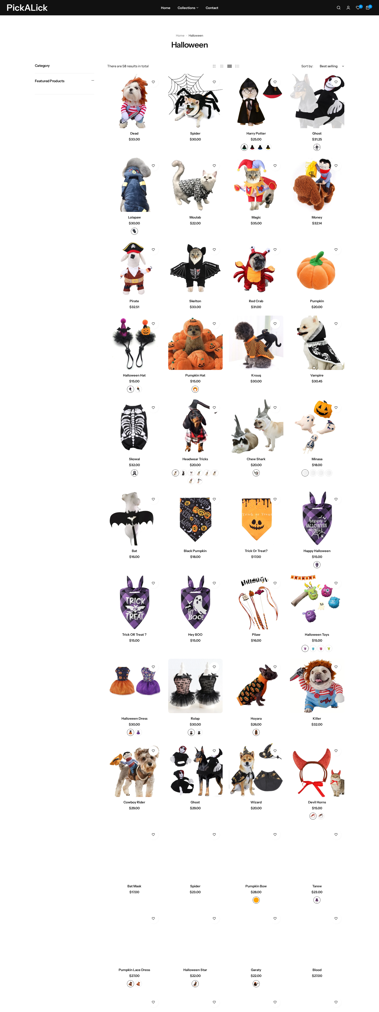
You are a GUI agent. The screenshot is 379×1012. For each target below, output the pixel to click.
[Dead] (134, 101)
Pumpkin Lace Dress (134, 970)
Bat (134, 551)
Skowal (134, 459)
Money (317, 217)
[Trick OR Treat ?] (134, 602)
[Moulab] (195, 185)
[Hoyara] (256, 686)
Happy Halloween (317, 551)
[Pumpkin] (317, 268)
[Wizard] (256, 770)
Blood (317, 970)
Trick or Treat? (256, 551)
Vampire (317, 375)
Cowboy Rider (134, 802)
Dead (134, 133)
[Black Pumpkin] (195, 518)
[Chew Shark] (256, 426)
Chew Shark (256, 459)
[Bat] (134, 518)
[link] (72, 989)
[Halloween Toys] (317, 602)
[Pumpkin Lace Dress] (134, 937)
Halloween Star (195, 970)
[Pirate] (134, 268)
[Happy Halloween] (317, 518)
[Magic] (256, 185)
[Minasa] (317, 426)
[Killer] (317, 686)
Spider (195, 133)
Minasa (317, 459)
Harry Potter (256, 133)
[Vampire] (317, 343)
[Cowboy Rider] (134, 770)
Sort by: (307, 66)
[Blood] (317, 937)
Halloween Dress (134, 718)
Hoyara (256, 718)
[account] (348, 7)
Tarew (317, 886)
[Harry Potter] (256, 101)
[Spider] (195, 101)
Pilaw (256, 634)
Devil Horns (317, 802)
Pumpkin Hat (195, 375)
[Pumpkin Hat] (195, 343)
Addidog (30, 994)
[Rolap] (195, 686)
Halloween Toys (317, 634)
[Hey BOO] (195, 602)
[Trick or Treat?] (256, 518)
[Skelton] (195, 268)
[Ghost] (317, 101)
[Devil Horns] (317, 770)
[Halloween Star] (195, 937)
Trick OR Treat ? (134, 634)
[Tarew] (317, 853)
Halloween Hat (134, 375)
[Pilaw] (256, 602)
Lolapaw (134, 217)
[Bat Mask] (134, 853)
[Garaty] (256, 937)
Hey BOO (195, 634)
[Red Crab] (256, 268)
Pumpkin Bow (256, 886)
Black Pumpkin (195, 551)
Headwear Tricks (195, 459)
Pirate (134, 301)
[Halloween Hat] (134, 343)
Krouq (256, 375)
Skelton (195, 301)
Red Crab (256, 301)
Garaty (256, 970)
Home (180, 35)
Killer (317, 718)
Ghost (317, 133)
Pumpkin (317, 301)
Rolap (195, 718)
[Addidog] (15, 998)
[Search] (338, 7)
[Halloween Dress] (134, 686)
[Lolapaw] (134, 185)
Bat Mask (134, 886)
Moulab (195, 217)
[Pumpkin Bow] (256, 853)
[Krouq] (256, 343)
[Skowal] (134, 426)
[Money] (317, 185)
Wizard (256, 802)
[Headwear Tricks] (195, 426)
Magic (256, 217)
